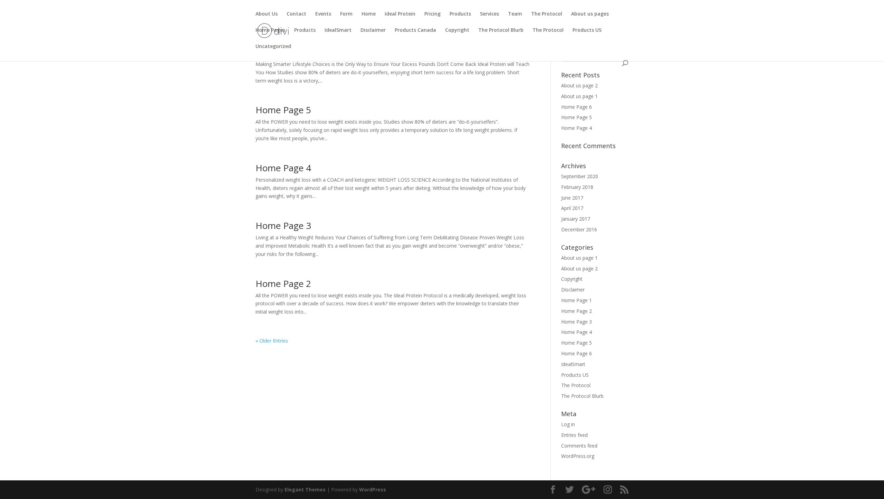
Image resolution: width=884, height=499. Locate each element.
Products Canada (415, 30)
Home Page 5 (283, 110)
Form (346, 14)
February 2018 (577, 187)
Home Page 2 (283, 283)
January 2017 (575, 218)
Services (489, 14)
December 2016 (579, 229)
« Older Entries (272, 340)
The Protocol (546, 14)
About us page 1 (579, 96)
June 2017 (572, 197)
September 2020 (579, 176)
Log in (568, 424)
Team (515, 14)
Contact (296, 14)
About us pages (590, 14)
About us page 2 (579, 85)
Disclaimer (373, 30)
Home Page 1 (576, 300)
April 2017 (572, 208)
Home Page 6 (576, 107)
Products (460, 14)
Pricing (432, 14)
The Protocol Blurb (500, 30)
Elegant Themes (305, 489)
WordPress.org (577, 456)
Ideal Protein (400, 14)
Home (369, 14)
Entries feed (574, 435)
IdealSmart (338, 30)
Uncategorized (273, 46)
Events (323, 14)
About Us (267, 14)
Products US (587, 30)
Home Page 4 (283, 168)
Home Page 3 (283, 225)
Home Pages (270, 30)
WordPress (372, 489)
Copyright (457, 30)
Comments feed (579, 445)
